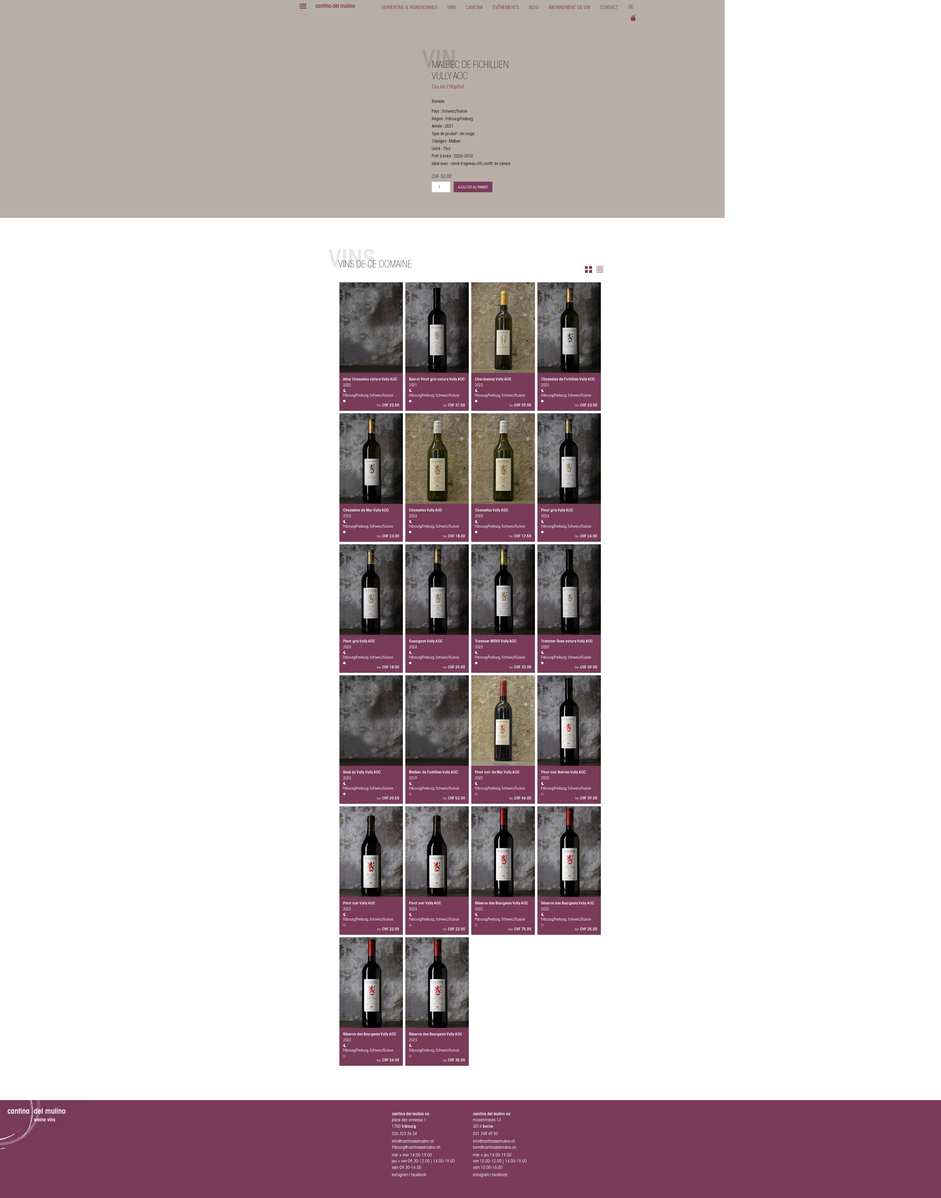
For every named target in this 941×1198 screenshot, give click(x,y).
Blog (534, 7)
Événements (506, 7)
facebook (419, 1175)
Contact (609, 7)
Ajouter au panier (473, 188)
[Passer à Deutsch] (630, 7)
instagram (400, 1175)
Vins (451, 7)
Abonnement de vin (569, 7)
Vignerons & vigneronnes (409, 7)
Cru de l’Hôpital (448, 87)
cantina (474, 7)
